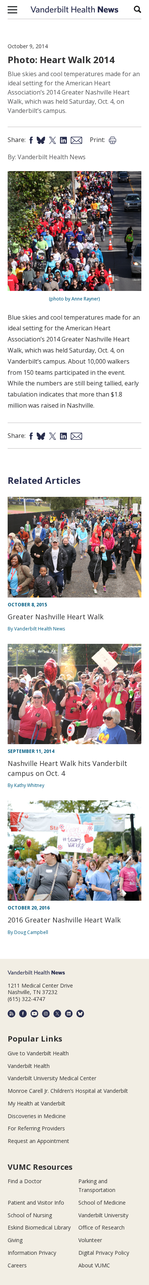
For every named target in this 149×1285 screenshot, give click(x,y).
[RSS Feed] (11, 1013)
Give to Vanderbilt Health (38, 1053)
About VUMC (94, 1265)
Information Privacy (32, 1252)
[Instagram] (46, 1013)
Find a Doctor (25, 1181)
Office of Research (101, 1227)
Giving (15, 1240)
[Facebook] (23, 1013)
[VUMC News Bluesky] (80, 1013)
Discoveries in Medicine (37, 1116)
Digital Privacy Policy (103, 1252)
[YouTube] (34, 1013)
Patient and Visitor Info (36, 1202)
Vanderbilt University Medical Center (52, 1078)
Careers (17, 1265)
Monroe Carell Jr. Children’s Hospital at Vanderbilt (68, 1090)
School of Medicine (102, 1202)
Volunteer (90, 1240)
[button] (12, 9)
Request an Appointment (38, 1141)
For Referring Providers (36, 1128)
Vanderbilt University (103, 1215)
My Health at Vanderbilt (36, 1103)
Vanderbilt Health (29, 1065)
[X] (57, 1013)
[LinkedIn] (69, 1013)
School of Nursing (30, 1215)
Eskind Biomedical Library (39, 1227)
